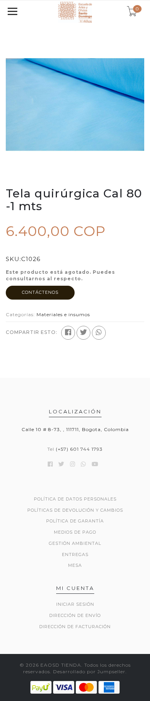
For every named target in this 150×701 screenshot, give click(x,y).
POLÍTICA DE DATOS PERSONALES (75, 499)
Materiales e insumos (63, 314)
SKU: (13, 259)
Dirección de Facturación (75, 626)
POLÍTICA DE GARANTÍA (75, 521)
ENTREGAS (75, 554)
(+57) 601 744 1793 (79, 449)
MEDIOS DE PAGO (75, 532)
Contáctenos (40, 292)
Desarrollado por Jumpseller (89, 671)
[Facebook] (68, 333)
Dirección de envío (75, 615)
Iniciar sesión (75, 604)
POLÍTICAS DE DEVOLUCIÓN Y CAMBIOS (75, 510)
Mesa (75, 565)
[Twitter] (83, 333)
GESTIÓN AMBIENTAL (75, 543)
